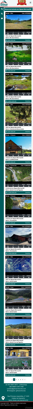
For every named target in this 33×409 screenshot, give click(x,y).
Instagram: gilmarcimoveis (17, 391)
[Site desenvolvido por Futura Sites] (29, 407)
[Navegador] (30, 2)
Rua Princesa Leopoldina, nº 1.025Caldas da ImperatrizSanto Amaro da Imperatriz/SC (18, 398)
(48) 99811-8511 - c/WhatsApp (17, 384)
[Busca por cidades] (1, 9)
